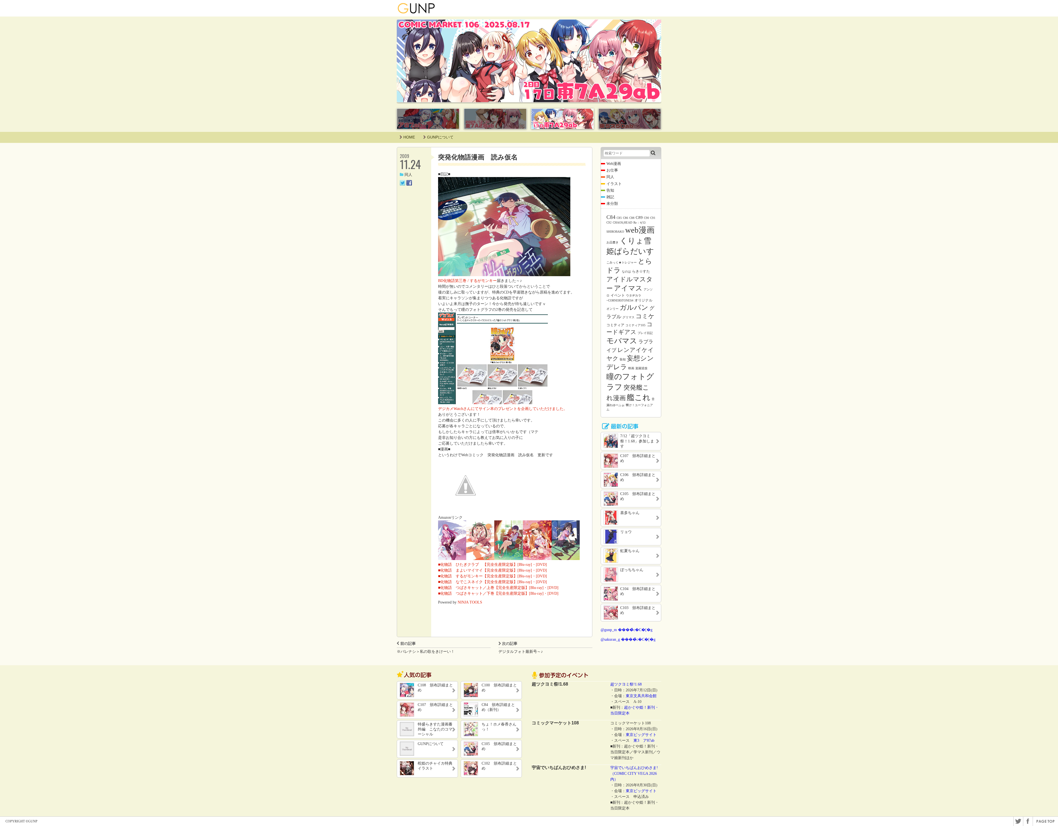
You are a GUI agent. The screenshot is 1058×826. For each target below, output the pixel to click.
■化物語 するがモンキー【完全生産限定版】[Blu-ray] (485, 576)
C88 (632, 217)
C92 (609, 222)
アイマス (628, 288)
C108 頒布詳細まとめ (435, 687)
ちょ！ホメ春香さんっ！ (499, 726)
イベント (618, 295)
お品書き (612, 242)
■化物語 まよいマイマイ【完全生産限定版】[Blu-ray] (485, 570)
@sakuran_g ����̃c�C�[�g (628, 639)
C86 (625, 217)
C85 (619, 217)
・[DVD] (539, 565)
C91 (652, 217)
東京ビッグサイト (641, 735)
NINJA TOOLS (470, 602)
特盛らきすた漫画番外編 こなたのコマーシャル (435, 729)
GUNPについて (440, 137)
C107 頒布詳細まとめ (435, 707)
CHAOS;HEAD (622, 222)
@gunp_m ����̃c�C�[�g (626, 630)
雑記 (610, 197)
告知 (610, 190)
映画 (631, 368)
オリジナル (643, 300)
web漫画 (640, 229)
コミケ (645, 316)
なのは (626, 271)
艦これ (639, 397)
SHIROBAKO (615, 231)
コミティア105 (635, 325)
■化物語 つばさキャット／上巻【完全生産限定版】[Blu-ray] (491, 588)
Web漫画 (613, 164)
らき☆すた (641, 271)
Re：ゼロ (639, 222)
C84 (611, 217)
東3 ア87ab (643, 740)
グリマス (628, 317)
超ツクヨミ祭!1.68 (626, 684)
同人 (408, 175)
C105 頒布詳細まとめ (499, 746)
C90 (646, 217)
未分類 (612, 204)
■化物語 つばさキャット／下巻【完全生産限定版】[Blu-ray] (491, 593)
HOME (409, 137)
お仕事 (612, 170)
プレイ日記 (645, 333)
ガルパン (634, 307)
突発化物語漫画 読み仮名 (478, 157)
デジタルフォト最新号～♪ (520, 652)
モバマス (621, 341)
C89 (639, 217)
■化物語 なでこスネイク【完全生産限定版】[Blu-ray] (485, 582)
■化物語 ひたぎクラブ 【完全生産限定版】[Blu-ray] (485, 565)
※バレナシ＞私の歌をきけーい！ (426, 652)
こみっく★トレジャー (621, 262)
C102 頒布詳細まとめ (499, 765)
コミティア (615, 325)
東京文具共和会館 (641, 696)
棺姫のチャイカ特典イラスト (435, 765)
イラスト (614, 184)
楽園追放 (641, 368)
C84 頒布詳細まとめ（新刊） (498, 707)
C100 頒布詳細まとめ (499, 687)
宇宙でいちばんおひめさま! (634, 768)
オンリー (612, 308)
